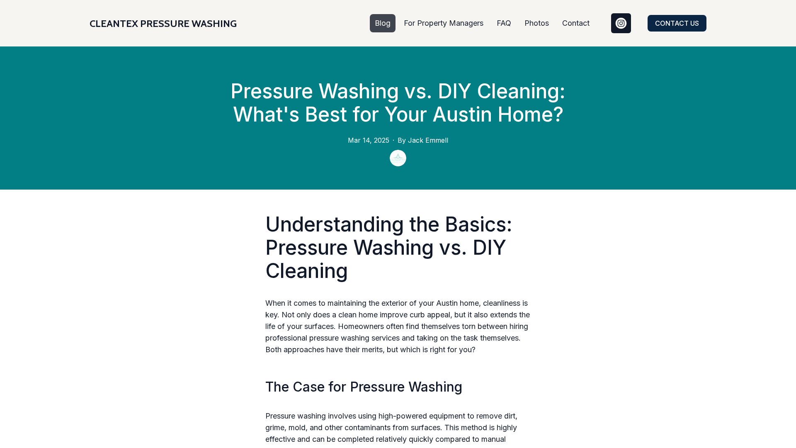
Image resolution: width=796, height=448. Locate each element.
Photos (536, 23)
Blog (383, 23)
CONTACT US (677, 23)
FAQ (504, 23)
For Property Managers (443, 23)
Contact (576, 23)
